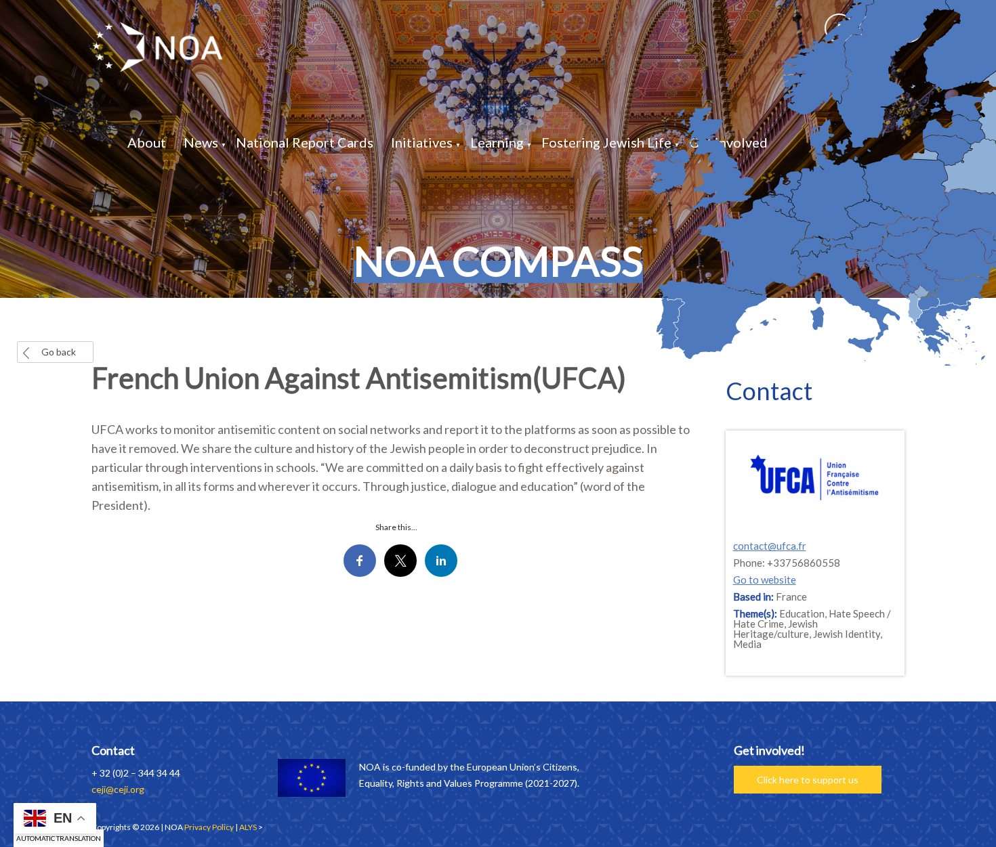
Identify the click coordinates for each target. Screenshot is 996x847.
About (146, 142)
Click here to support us (807, 779)
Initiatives (422, 142)
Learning (497, 142)
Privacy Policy (209, 827)
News (201, 142)
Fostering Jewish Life (606, 142)
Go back (58, 351)
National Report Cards (304, 142)
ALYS (248, 827)
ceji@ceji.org (117, 789)
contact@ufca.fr (769, 546)
